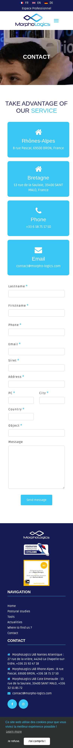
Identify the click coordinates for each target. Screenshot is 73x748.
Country (15, 409)
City (42, 393)
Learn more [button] (14, 732)
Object (14, 426)
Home (11, 606)
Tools (11, 617)
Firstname (17, 306)
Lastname (16, 286)
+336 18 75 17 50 (47, 673)
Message (15, 442)
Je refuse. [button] (14, 741)
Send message (36, 500)
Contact (12, 633)
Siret (12, 360)
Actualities (14, 622)
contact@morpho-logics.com (32, 693)
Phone (13, 325)
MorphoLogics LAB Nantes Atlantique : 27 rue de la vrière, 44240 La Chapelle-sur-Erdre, (36, 659)
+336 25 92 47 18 (27, 663)
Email (13, 344)
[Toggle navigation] (56, 21)
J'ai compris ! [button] (37, 741)
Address (15, 377)
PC (10, 393)
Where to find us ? (19, 628)
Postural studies (18, 611)
